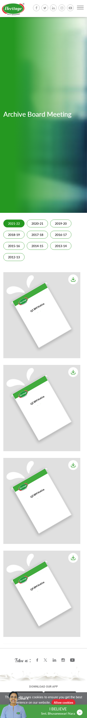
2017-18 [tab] (37, 235)
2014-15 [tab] (37, 246)
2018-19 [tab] (14, 235)
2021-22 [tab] (14, 223)
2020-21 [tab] (37, 223)
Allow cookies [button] (63, 702)
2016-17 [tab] (61, 235)
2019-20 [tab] (61, 223)
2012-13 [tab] (14, 257)
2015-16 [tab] (14, 246)
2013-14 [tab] (61, 246)
